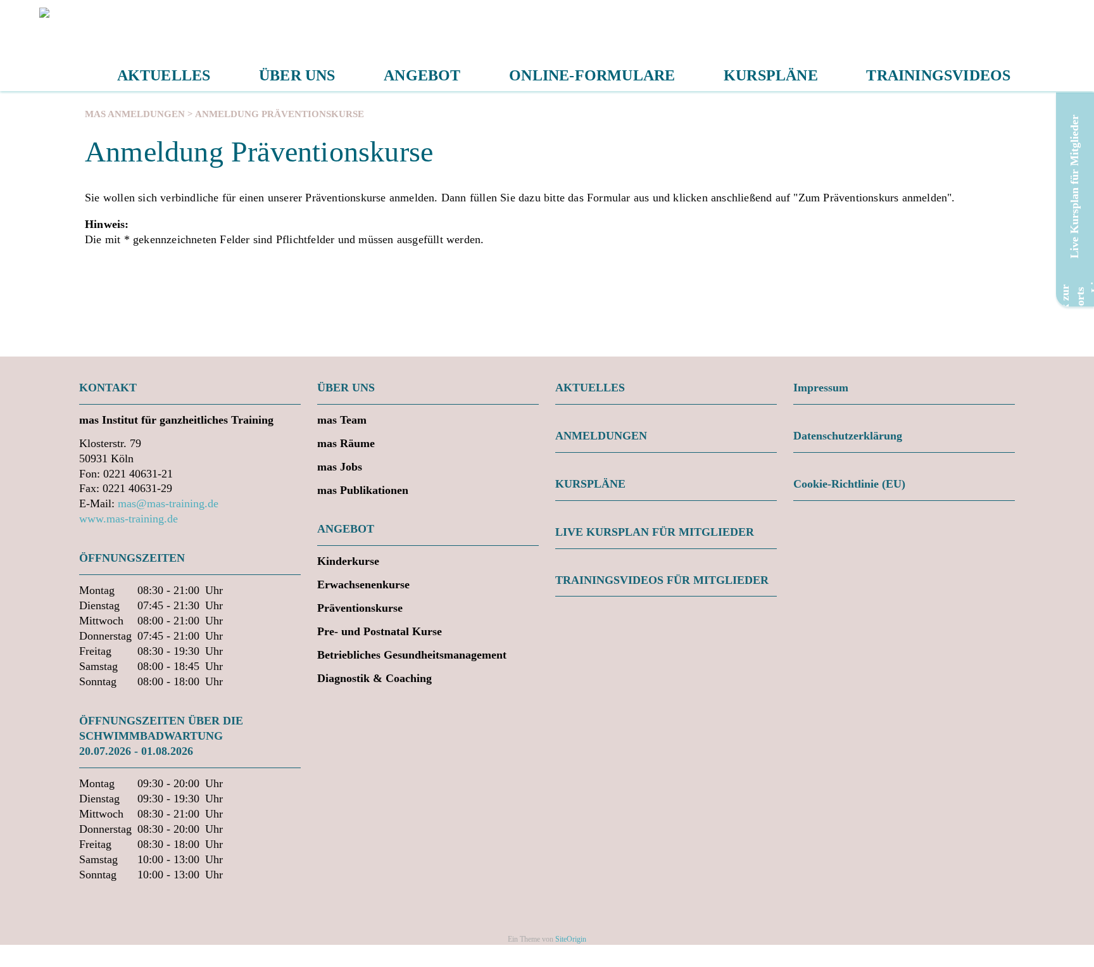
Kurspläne (771, 75)
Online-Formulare (592, 75)
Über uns (297, 75)
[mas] (46, 45)
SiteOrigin (570, 939)
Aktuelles (164, 75)
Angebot (422, 75)
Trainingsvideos (938, 75)
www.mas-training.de (128, 518)
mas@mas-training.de (168, 503)
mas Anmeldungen (135, 114)
